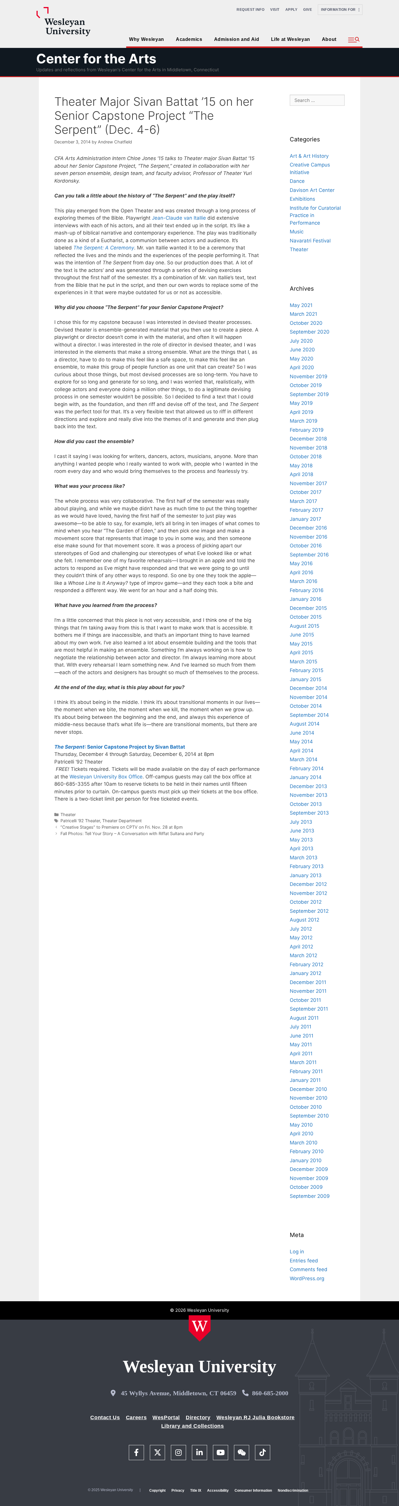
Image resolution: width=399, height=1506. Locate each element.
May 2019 (301, 403)
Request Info (250, 10)
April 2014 (301, 751)
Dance (297, 181)
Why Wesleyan (146, 39)
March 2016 (304, 581)
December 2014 (308, 688)
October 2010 (306, 1107)
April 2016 (301, 572)
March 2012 (303, 955)
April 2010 (301, 1134)
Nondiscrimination (293, 1490)
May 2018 (301, 466)
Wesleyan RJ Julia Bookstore (255, 1417)
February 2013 (307, 866)
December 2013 (308, 786)
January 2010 (306, 1160)
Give (307, 10)
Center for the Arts (96, 59)
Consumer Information (253, 1490)
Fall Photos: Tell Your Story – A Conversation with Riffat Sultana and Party (132, 833)
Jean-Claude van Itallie (179, 218)
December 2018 (308, 439)
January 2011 (305, 1080)
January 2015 (305, 679)
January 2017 (305, 519)
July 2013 (301, 822)
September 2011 (309, 1009)
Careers (136, 1417)
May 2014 (301, 742)
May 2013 (301, 840)
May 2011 (301, 1044)
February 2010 (307, 1151)
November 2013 (308, 795)
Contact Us (105, 1417)
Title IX (195, 1490)
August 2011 (304, 1018)
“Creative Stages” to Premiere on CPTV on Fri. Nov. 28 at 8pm (121, 827)
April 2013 (301, 848)
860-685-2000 (270, 1393)
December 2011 (308, 982)
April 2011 (301, 1053)
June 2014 (302, 733)
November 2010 (308, 1098)
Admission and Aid (236, 39)
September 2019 (309, 394)
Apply (291, 10)
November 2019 (308, 376)
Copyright (157, 1490)
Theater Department (122, 820)
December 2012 (308, 884)
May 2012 (301, 938)
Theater (68, 814)
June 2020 (302, 350)
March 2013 (304, 857)
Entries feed (304, 1261)
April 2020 (302, 367)
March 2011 (303, 1062)
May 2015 (301, 644)
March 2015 (303, 661)
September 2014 (309, 715)
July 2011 (300, 1027)
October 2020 (306, 323)
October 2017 (306, 492)
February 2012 (306, 964)
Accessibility (218, 1490)
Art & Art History (309, 156)
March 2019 (304, 421)
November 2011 (308, 991)
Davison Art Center (312, 190)
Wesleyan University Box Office (106, 777)
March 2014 (304, 759)
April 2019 (301, 412)
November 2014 (308, 697)
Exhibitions (302, 199)
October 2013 (306, 804)
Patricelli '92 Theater (80, 820)
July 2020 (301, 341)
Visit (275, 10)
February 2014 (307, 768)
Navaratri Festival (310, 241)
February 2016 (307, 590)
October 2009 (306, 1187)
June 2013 (302, 831)
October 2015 (306, 617)
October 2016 (306, 546)
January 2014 (306, 777)
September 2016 (309, 555)
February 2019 (307, 430)
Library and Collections (192, 1426)
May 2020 (301, 359)
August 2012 (304, 920)
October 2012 (306, 902)
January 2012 (305, 973)
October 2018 (306, 456)
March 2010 (304, 1143)
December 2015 (308, 608)
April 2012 (301, 947)
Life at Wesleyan (290, 39)
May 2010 (301, 1125)
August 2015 (304, 626)
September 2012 (309, 911)
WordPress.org (307, 1278)
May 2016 (301, 563)
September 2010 (309, 1116)
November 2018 (308, 448)
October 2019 (306, 385)
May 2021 (301, 305)
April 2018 (301, 474)
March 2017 (303, 501)
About (329, 39)
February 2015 (306, 670)
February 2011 (306, 1071)
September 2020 (309, 332)
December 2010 (308, 1089)
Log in (297, 1252)
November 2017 (308, 483)
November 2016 (308, 537)
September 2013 (309, 813)
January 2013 (306, 875)
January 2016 (306, 599)
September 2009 (310, 1196)
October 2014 (306, 706)
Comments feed (308, 1269)
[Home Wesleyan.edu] (200, 1328)
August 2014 (305, 724)
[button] (353, 40)
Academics (189, 39)
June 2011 (301, 1036)
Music (296, 232)
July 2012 (301, 929)
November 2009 (309, 1178)
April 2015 (301, 652)
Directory (198, 1417)
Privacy (177, 1490)
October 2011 (305, 1000)
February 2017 (306, 510)
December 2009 (309, 1169)
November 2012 (308, 893)
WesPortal (166, 1417)
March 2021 (303, 314)
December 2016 (308, 528)
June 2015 (302, 635)
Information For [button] (340, 10)
